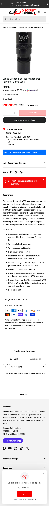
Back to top (24, 394)
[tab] (8, 195)
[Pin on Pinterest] (21, 172)
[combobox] (24, 19)
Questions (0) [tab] (35, 359)
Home (4, 27)
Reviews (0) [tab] (13, 359)
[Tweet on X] (10, 172)
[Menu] (4, 12)
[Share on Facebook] (16, 172)
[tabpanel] (24, 245)
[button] (45, 12)
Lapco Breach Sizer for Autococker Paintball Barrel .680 (26, 27)
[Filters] (5, 366)
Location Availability (15, 129)
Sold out (33, 113)
